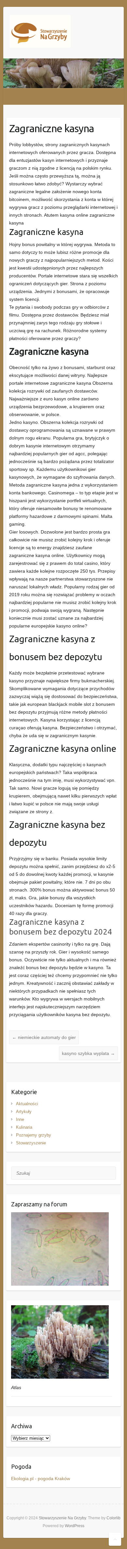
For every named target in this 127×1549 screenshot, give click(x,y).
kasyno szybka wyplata (88, 1053)
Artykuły (24, 1111)
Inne (20, 1119)
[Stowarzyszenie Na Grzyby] (40, 32)
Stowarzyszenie (31, 1142)
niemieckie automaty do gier (44, 1037)
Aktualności (27, 1103)
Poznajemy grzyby (33, 1135)
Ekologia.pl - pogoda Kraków (40, 1478)
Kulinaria (24, 1127)
